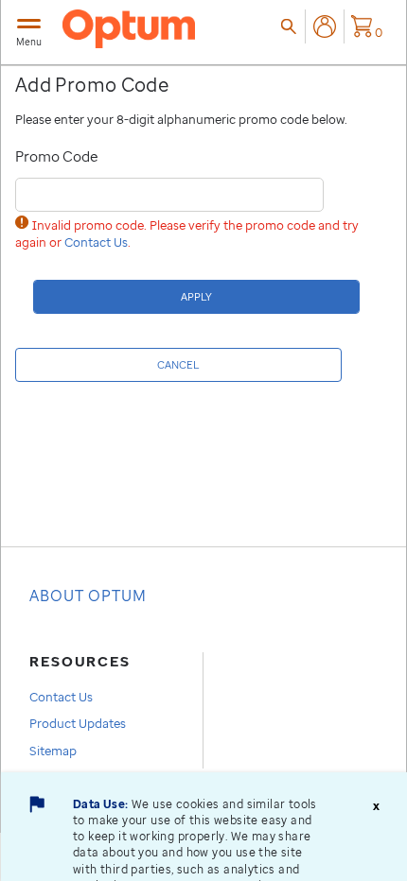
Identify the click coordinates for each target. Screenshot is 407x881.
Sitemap (53, 750)
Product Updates (77, 723)
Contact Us (96, 241)
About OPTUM (88, 595)
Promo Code (56, 156)
